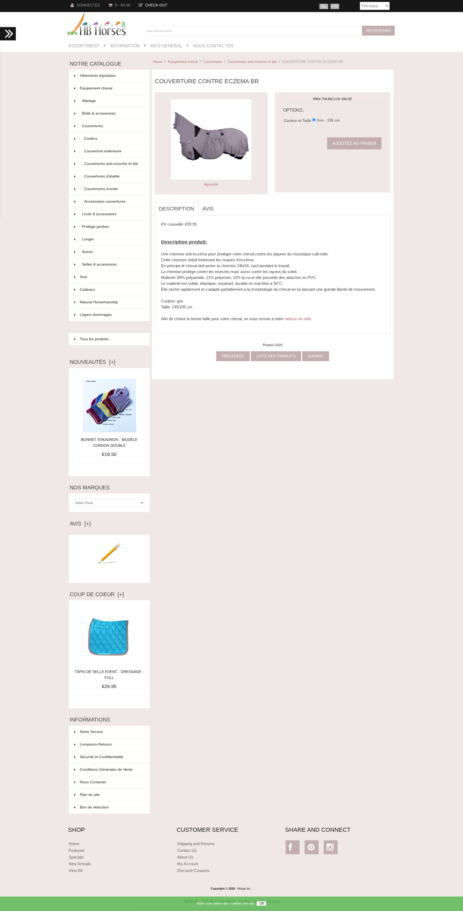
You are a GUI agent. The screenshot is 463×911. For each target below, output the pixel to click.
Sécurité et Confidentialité (101, 757)
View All (75, 870)
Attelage (112, 101)
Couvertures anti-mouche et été (252, 62)
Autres (112, 252)
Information (125, 45)
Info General (166, 45)
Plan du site (90, 795)
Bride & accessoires (112, 113)
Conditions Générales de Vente (106, 770)
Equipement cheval (183, 62)
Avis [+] (80, 524)
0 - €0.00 (122, 5)
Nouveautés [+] (92, 362)
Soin (111, 277)
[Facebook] (293, 848)
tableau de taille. (298, 318)
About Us (185, 857)
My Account (187, 863)
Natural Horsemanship (111, 302)
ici (252, 903)
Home (157, 62)
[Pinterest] (312, 848)
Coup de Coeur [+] (97, 594)
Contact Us (187, 850)
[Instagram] (331, 848)
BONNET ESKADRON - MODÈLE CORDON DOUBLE (109, 443)
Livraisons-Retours (96, 744)
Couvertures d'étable (113, 176)
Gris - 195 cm (328, 120)
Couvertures (212, 62)
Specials (76, 857)
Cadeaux (111, 290)
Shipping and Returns (196, 843)
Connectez (88, 5)
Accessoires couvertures (113, 201)
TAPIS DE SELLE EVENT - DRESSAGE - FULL (109, 675)
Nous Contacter (213, 45)
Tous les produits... (96, 339)
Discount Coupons (193, 870)
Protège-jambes (112, 227)
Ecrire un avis (109, 574)
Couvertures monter (113, 189)
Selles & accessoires (112, 264)
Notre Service (91, 732)
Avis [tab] (208, 208)
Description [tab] (176, 208)
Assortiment (84, 45)
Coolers (113, 139)
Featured (76, 850)
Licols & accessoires (112, 214)
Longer (112, 239)
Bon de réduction (94, 807)
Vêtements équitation (111, 76)
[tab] (222, 205)
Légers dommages (111, 315)
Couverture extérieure (113, 151)
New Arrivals (80, 863)
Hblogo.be (243, 888)
